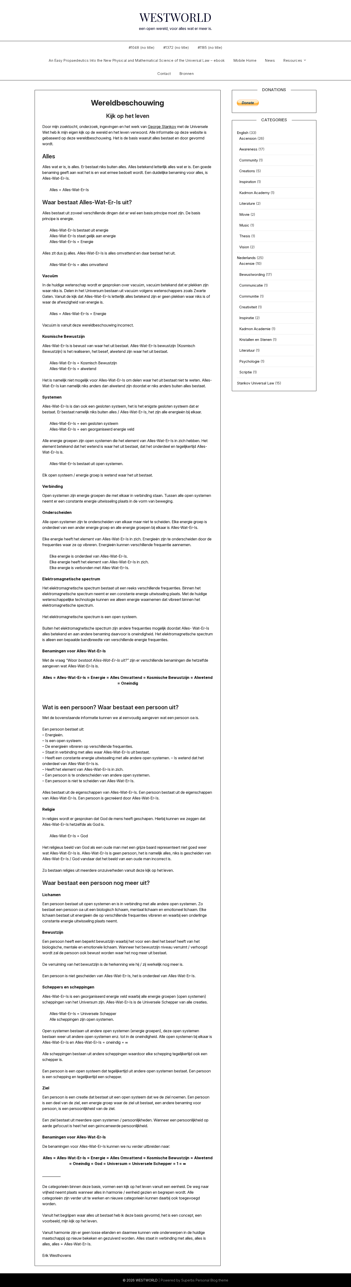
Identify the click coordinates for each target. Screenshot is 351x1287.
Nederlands (246, 257)
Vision (244, 247)
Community (248, 160)
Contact (164, 73)
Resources (292, 60)
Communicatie (251, 285)
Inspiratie (246, 318)
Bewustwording (252, 274)
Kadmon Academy (254, 192)
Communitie (249, 296)
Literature (247, 203)
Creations (247, 171)
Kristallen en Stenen (255, 339)
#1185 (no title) (210, 47)
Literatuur (247, 350)
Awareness (248, 149)
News (270, 60)
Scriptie (245, 372)
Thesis (244, 236)
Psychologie (249, 361)
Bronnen (187, 73)
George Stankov (162, 126)
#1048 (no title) (142, 47)
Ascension (247, 138)
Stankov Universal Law (255, 383)
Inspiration (247, 181)
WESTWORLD (175, 17)
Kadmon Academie (255, 329)
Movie (244, 214)
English (242, 132)
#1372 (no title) (176, 47)
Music (244, 225)
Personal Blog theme (212, 1280)
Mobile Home (245, 60)
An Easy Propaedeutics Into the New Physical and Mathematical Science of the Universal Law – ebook (137, 60)
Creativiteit (248, 307)
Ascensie (247, 263)
